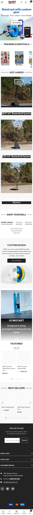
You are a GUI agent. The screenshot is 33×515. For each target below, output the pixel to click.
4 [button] (19, 37)
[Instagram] (8, 489)
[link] (9, 512)
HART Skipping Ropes (7, 407)
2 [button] (15, 37)
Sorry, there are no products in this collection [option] (16, 231)
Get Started (16, 23)
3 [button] (17, 37)
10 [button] (27, 417)
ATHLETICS (5, 65)
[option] (16, 22)
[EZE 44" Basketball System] (16, 135)
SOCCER (19, 222)
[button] (30, 56)
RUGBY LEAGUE (7, 222)
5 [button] (21, 379)
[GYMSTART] (16, 315)
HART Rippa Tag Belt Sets (23, 408)
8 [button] (22, 417)
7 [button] (20, 417)
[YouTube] (13, 489)
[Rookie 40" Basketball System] (16, 177)
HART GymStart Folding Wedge (22, 367)
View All (16, 348)
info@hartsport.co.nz (10, 482)
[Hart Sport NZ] (5, 57)
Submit (24, 440)
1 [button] (13, 37)
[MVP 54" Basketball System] (16, 92)
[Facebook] (2, 489)
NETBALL (19, 65)
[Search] (21, 2)
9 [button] (24, 417)
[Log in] (26, 2)
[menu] (2, 2)
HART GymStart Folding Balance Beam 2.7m (8, 368)
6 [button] (17, 417)
